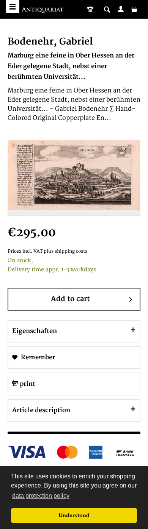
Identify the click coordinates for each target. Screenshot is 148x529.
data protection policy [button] (40, 495)
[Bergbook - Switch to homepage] (43, 10)
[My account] (121, 9)
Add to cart (70, 299)
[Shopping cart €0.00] (134, 9)
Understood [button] (74, 515)
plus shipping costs (65, 251)
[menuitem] (121, 9)
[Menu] (12, 6)
